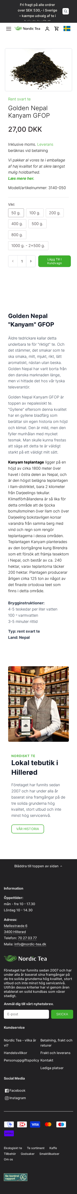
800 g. (17, 235)
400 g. (17, 223)
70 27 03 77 (27, 938)
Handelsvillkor (15, 1053)
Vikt (11, 205)
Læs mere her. (21, 178)
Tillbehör (10, 1153)
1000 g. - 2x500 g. (28, 245)
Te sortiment (35, 1148)
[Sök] (65, 11)
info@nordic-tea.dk (30, 944)
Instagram (17, 1098)
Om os (8, 1159)
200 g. (55, 213)
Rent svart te (19, 99)
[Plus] (30, 261)
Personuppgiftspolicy (21, 1060)
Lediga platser (52, 1068)
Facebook (17, 1090)
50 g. (16, 213)
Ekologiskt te (13, 1148)
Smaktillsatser (49, 1153)
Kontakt (46, 1060)
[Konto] (47, 28)
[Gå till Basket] (56, 28)
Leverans (45, 144)
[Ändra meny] (8, 28)
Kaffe (53, 1148)
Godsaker (27, 1153)
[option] (38, 70)
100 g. (34, 213)
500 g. (37, 223)
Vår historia (27, 829)
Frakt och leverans (55, 1053)
